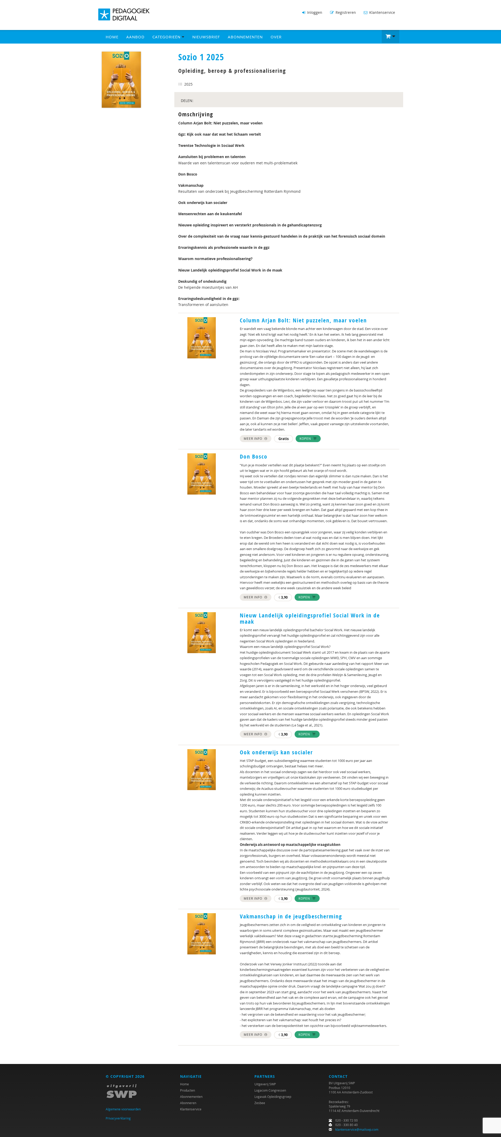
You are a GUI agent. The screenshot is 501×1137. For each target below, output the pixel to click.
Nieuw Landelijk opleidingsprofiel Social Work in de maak (310, 618)
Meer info (253, 438)
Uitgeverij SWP (265, 1084)
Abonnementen (245, 36)
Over (276, 36)
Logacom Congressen (270, 1090)
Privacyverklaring (118, 1118)
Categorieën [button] (167, 36)
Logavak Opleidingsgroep (272, 1096)
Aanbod (135, 36)
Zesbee (259, 1103)
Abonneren (188, 1103)
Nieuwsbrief (206, 36)
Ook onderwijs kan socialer (276, 752)
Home (112, 36)
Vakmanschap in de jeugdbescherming (291, 916)
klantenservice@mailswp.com (356, 1129)
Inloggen (314, 12)
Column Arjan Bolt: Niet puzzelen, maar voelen (303, 320)
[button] (390, 36)
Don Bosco (253, 456)
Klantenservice (381, 12)
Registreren (345, 12)
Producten (187, 1090)
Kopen (306, 438)
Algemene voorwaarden (123, 1109)
